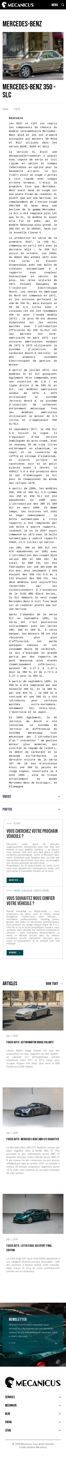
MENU (55, 5)
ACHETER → (15, 880)
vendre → (15, 952)
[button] (33, 796)
